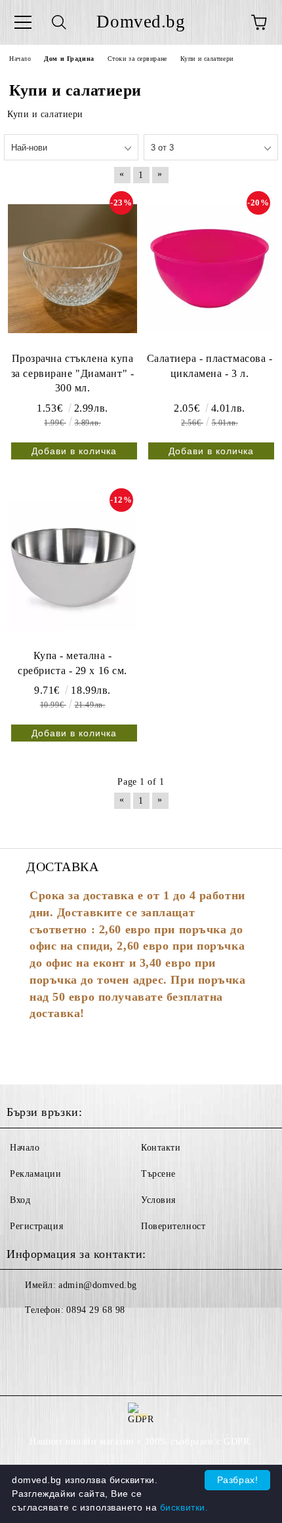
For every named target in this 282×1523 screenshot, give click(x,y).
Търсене (158, 1174)
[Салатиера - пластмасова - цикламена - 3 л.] (209, 268)
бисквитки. (184, 1507)
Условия (158, 1200)
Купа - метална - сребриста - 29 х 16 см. (72, 663)
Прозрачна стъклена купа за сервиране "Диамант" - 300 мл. (72, 373)
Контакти (160, 1148)
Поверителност (173, 1226)
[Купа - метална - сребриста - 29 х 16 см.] (72, 565)
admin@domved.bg (97, 1285)
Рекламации (36, 1174)
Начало (24, 1148)
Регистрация (36, 1226)
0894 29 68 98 (95, 1310)
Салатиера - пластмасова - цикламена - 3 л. (210, 366)
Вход (20, 1200)
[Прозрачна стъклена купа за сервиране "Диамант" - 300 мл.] (72, 268)
